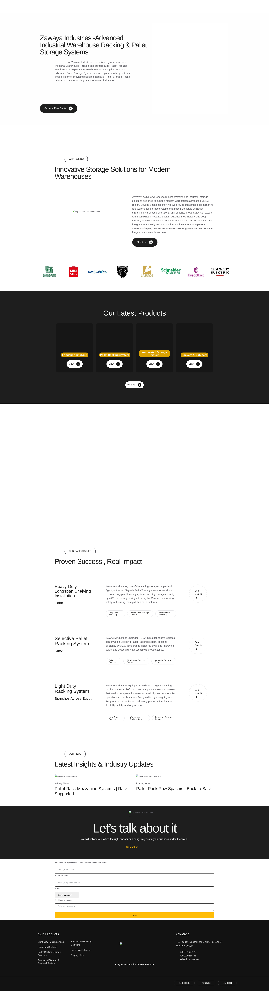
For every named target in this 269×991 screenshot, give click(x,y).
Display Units (77, 955)
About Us (142, 242)
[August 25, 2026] (66, 776)
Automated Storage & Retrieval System (48, 961)
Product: (58, 888)
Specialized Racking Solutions (81, 943)
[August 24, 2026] (148, 776)
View (71, 364)
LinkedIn (227, 983)
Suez (59, 651)
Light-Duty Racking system (51, 942)
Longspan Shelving (47, 947)
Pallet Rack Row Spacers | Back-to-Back (174, 788)
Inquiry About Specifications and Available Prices (76, 862)
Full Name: (103, 862)
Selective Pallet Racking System (72, 641)
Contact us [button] (132, 847)
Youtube (206, 983)
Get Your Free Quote (55, 108)
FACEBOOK (184, 983)
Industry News (62, 783)
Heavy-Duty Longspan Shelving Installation (73, 591)
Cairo (59, 603)
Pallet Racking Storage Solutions (49, 953)
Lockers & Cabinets (80, 950)
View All (131, 385)
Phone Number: (62, 875)
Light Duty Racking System (72, 688)
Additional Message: (64, 900)
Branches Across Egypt (73, 698)
